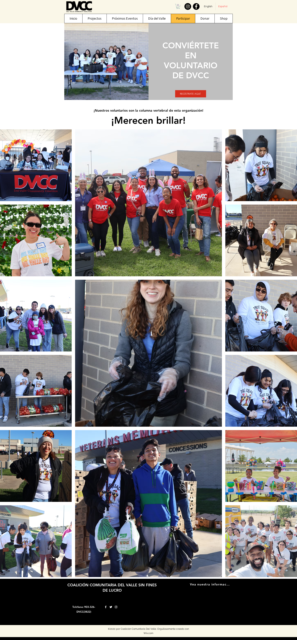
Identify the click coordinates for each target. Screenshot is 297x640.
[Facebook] (196, 6)
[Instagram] (187, 6)
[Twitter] (111, 607)
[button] (178, 6)
